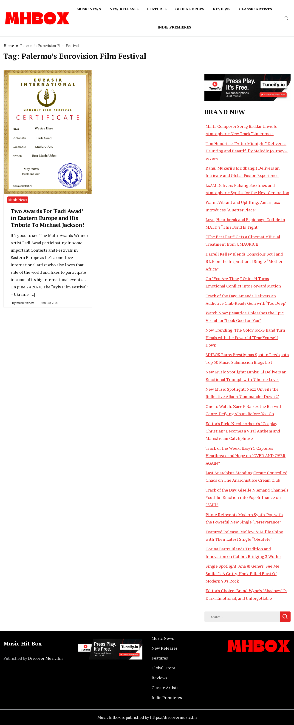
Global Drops (189, 8)
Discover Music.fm (45, 658)
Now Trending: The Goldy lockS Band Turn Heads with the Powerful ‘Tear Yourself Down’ (245, 337)
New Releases (124, 8)
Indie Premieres (174, 27)
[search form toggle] (286, 18)
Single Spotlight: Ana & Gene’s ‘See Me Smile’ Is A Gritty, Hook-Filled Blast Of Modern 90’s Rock (242, 573)
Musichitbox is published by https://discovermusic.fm (147, 717)
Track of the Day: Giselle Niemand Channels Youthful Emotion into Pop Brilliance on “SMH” (247, 497)
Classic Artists (255, 8)
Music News (89, 8)
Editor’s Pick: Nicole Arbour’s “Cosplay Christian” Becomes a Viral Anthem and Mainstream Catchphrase (243, 431)
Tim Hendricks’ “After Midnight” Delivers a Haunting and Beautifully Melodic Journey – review (247, 151)
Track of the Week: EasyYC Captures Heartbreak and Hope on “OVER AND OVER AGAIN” (246, 455)
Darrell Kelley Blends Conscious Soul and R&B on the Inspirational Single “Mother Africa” (244, 261)
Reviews (221, 8)
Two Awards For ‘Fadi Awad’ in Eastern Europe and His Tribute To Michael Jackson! (47, 217)
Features (157, 8)
